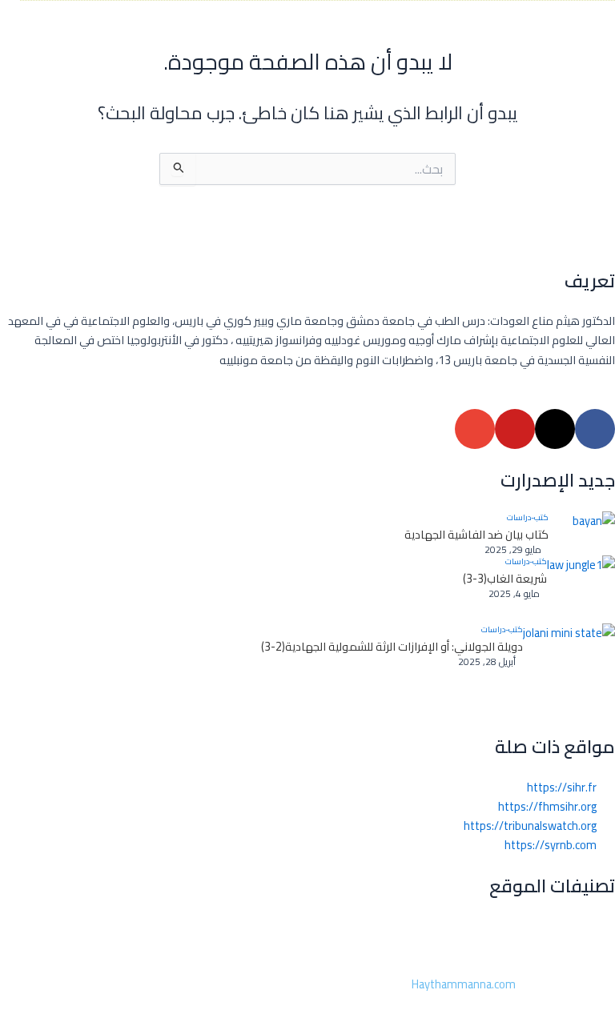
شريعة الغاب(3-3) (505, 578)
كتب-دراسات (528, 518)
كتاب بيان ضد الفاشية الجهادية (476, 534)
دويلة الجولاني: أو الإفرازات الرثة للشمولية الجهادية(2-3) (392, 646)
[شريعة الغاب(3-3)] (581, 589)
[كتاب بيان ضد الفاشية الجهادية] (582, 533)
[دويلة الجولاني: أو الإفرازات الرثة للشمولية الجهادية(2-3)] (569, 669)
